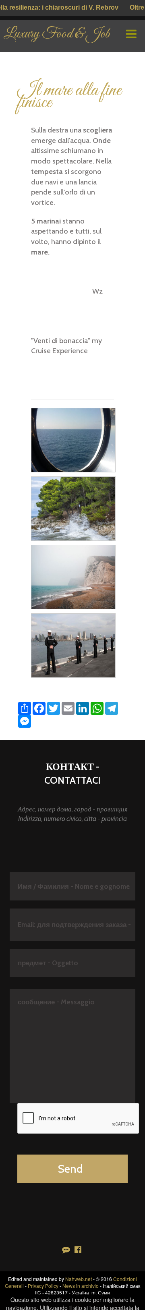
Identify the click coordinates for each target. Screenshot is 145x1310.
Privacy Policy (43, 1285)
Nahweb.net (78, 1278)
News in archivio (80, 1285)
